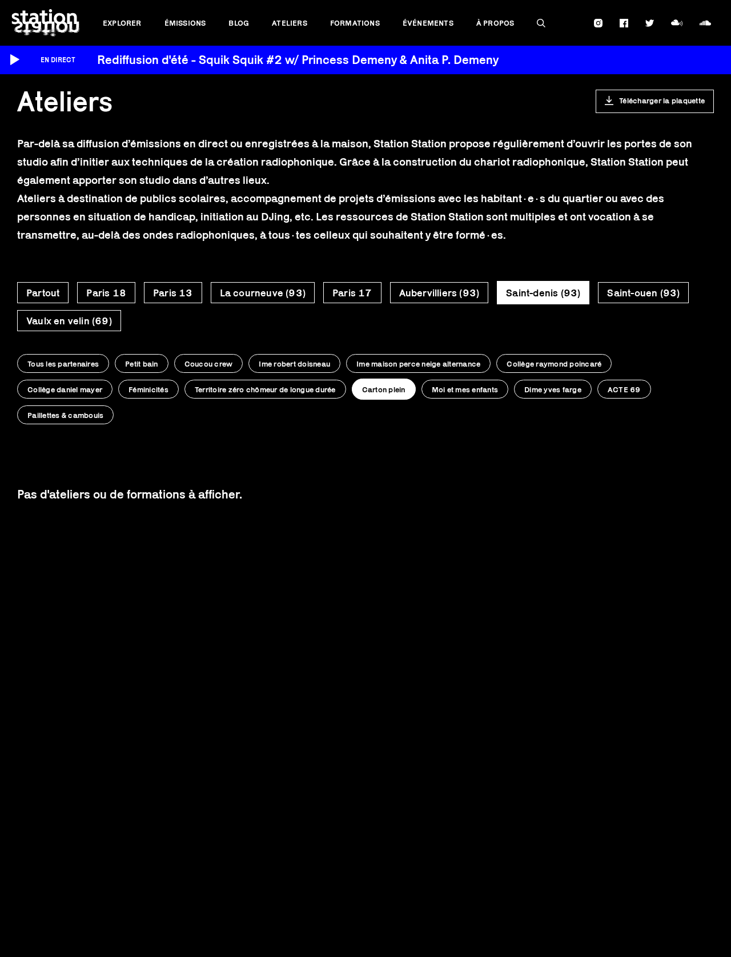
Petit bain (141, 363)
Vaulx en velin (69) (69, 321)
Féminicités (148, 389)
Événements (428, 22)
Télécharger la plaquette (662, 100)
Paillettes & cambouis (65, 415)
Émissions (185, 22)
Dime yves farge (552, 389)
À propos (495, 22)
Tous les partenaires (63, 363)
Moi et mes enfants (465, 389)
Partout (42, 293)
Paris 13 (173, 293)
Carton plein (383, 389)
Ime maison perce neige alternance (418, 363)
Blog (238, 22)
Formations (355, 22)
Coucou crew (208, 363)
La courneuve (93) (263, 293)
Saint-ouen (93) (643, 293)
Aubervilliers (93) (439, 293)
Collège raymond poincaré (554, 363)
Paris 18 (106, 293)
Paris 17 (352, 293)
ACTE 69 (624, 389)
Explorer (122, 22)
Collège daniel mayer (64, 389)
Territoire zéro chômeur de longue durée (265, 389)
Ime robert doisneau (294, 363)
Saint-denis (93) (543, 293)
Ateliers (289, 22)
